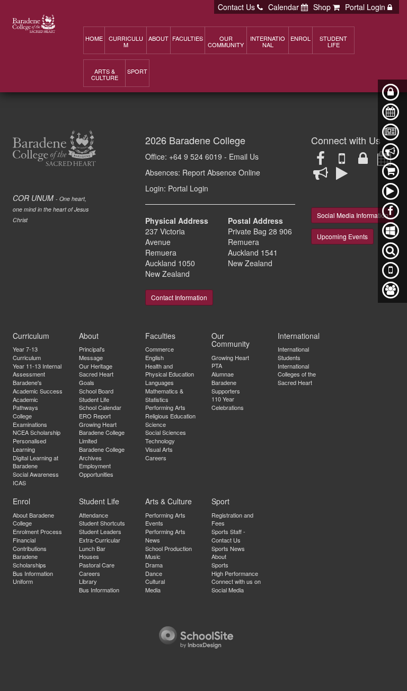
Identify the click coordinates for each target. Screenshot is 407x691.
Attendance (93, 515)
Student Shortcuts (102, 523)
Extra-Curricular (99, 540)
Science (155, 424)
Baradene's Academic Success (38, 386)
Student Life (94, 399)
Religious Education (170, 416)
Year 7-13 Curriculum (27, 353)
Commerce (159, 349)
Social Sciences (165, 432)
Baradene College (207, 140)
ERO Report (95, 416)
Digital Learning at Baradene (35, 461)
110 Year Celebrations (227, 403)
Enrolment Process (37, 531)
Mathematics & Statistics (164, 395)
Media (153, 589)
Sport (220, 501)
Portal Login (188, 188)
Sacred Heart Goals (96, 378)
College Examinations (30, 420)
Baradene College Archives (102, 453)
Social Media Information (352, 215)
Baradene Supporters (225, 386)
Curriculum (31, 335)
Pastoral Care (96, 565)
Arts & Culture (168, 501)
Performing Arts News (165, 535)
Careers (155, 457)
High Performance (234, 573)
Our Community (230, 339)
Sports (219, 565)
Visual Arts (159, 449)
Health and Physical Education (169, 370)
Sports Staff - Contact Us (228, 535)
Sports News (228, 548)
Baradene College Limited (102, 436)
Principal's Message (92, 353)
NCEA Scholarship (36, 432)
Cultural (155, 581)
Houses (89, 556)
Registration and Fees (232, 519)
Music (153, 556)
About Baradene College (33, 519)
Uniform (23, 581)
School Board (96, 391)
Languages (159, 382)
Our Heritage (95, 366)
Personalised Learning (29, 444)
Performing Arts (165, 407)
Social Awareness (36, 474)
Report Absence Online (221, 172)
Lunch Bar (92, 548)
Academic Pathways (25, 403)
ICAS (19, 482)
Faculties (160, 335)
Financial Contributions (30, 544)
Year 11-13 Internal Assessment (37, 370)
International (299, 335)
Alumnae (222, 374)
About (89, 335)
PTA (216, 365)
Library (88, 581)
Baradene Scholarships (29, 560)
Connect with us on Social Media (236, 585)
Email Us (244, 156)
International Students (293, 353)
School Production (168, 548)
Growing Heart (98, 424)
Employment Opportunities (96, 469)
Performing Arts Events (165, 519)
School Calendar (100, 407)
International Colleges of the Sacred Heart (297, 374)
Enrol (21, 501)
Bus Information (33, 573)
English (154, 357)
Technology (160, 440)
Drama (154, 565)
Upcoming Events (342, 236)
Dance (153, 573)
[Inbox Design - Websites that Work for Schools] (196, 636)
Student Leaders (100, 531)
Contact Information (179, 297)
